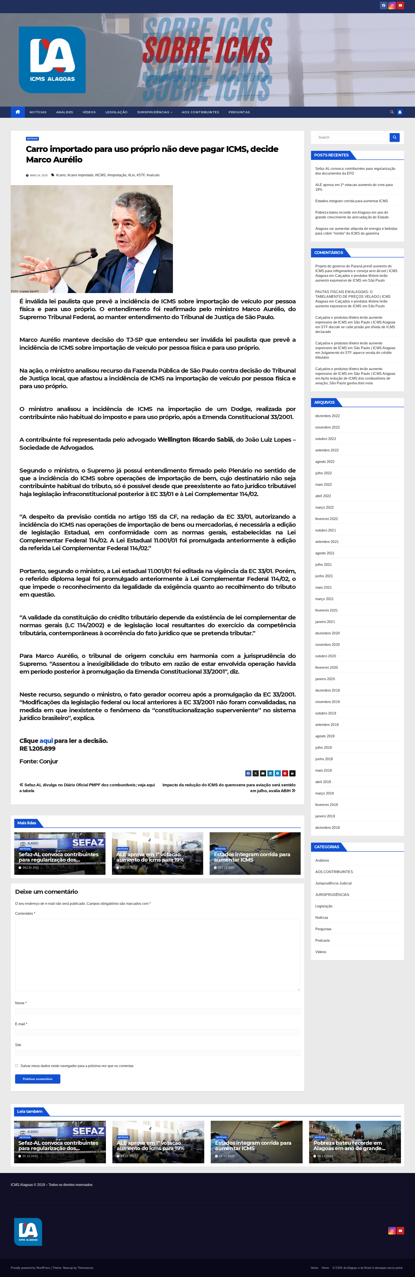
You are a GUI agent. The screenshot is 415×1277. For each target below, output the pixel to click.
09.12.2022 (325, 1156)
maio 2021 (323, 587)
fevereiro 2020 (326, 667)
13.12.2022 (227, 1156)
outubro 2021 (325, 530)
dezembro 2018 (327, 827)
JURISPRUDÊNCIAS (332, 895)
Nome (21, 1003)
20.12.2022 (30, 1156)
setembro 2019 (327, 725)
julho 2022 (323, 473)
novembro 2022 (327, 427)
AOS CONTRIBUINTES (334, 872)
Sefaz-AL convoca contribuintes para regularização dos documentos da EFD (58, 859)
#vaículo (153, 175)
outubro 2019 (325, 713)
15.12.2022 (128, 1156)
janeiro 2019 (325, 816)
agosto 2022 (325, 462)
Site (18, 1045)
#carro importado (80, 175)
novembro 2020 (327, 644)
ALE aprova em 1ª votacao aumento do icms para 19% (150, 857)
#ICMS (100, 175)
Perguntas (239, 112)
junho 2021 (324, 576)
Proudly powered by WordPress (31, 1267)
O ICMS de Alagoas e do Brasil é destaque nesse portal (367, 1267)
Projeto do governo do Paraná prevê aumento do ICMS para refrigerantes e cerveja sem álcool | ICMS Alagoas (356, 270)
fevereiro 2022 (326, 519)
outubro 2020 (325, 656)
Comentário (25, 913)
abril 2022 (323, 496)
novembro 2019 (327, 702)
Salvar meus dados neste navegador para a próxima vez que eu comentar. (77, 1066)
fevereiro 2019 (326, 805)
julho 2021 (323, 564)
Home (314, 1267)
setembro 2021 (327, 542)
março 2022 (324, 507)
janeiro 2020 (325, 679)
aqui (46, 740)
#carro (61, 175)
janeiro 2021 (325, 622)
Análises (64, 112)
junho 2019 (324, 759)
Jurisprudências (153, 112)
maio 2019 (323, 770)
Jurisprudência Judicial (333, 883)
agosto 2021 (325, 553)
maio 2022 (323, 484)
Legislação (116, 112)
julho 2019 (323, 747)
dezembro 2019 (327, 690)
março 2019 (324, 793)
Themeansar (85, 1267)
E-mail (21, 1024)
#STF (141, 175)
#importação (116, 175)
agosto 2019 (325, 736)
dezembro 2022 (327, 416)
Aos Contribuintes (200, 112)
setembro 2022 (327, 450)
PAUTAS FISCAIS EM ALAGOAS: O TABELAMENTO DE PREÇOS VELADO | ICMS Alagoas (353, 296)
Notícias (38, 112)
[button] (392, 112)
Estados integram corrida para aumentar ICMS (252, 857)
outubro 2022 (325, 439)
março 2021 (324, 599)
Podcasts (322, 940)
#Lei (131, 175)
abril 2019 (323, 782)
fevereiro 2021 (326, 610)
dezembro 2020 (327, 633)
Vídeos (89, 112)
